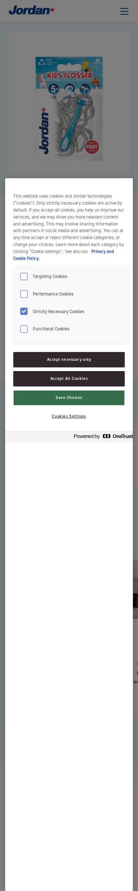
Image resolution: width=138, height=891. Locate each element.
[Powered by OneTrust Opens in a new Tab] (101, 438)
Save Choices (69, 397)
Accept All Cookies (69, 378)
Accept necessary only (69, 359)
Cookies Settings (69, 416)
